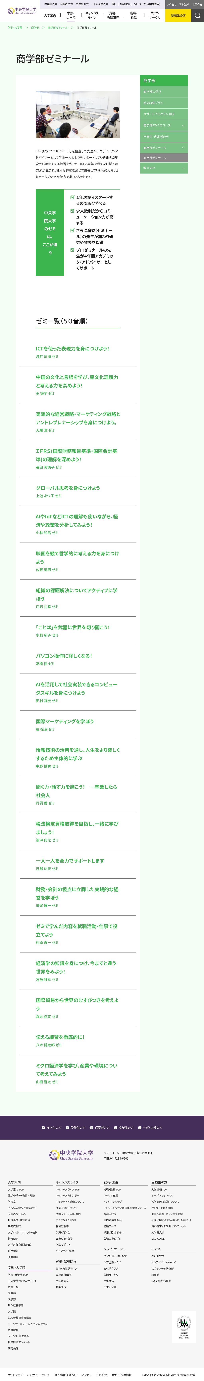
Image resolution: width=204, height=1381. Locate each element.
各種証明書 (62, 1226)
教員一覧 (13, 1287)
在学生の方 (50, 4)
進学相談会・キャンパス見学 (167, 1214)
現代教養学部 (16, 1305)
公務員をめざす (112, 1238)
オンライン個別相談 (162, 1208)
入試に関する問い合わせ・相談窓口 (171, 1220)
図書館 (155, 1275)
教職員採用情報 (122, 1375)
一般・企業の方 (100, 4)
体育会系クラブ (112, 1262)
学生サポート (63, 1244)
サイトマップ (15, 1375)
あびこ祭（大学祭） (66, 1220)
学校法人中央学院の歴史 (22, 1208)
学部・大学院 (15, 27)
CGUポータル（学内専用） (147, 4)
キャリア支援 (111, 1195)
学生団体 (109, 1281)
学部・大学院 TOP (18, 1275)
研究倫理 (13, 1348)
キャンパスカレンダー (67, 1195)
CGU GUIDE (158, 1238)
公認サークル (111, 1275)
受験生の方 (78, 1127)
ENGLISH (125, 4)
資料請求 (184, 4)
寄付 (114, 4)
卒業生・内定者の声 (156, 136)
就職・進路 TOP (112, 1189)
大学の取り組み (17, 1214)
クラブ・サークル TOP (115, 1256)
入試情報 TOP (159, 1189)
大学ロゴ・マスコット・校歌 (22, 1232)
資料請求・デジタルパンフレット (168, 1226)
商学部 (35, 27)
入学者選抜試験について (165, 1201)
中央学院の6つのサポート (22, 1281)
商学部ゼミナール (58, 27)
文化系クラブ (111, 1268)
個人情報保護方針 (66, 1375)
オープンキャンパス (162, 1195)
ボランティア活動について (70, 1201)
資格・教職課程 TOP (67, 1268)
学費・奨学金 (63, 1232)
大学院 (12, 1311)
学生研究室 (62, 1281)
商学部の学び (152, 91)
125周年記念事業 (161, 1281)
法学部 (12, 1299)
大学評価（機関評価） (19, 1244)
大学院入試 (157, 1232)
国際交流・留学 (64, 1238)
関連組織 (13, 1257)
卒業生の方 (82, 4)
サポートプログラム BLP (159, 114)
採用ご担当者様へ (114, 1232)
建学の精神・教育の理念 (21, 1195)
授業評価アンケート (19, 1342)
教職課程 (13, 1330)
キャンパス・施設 (65, 1251)
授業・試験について (66, 1208)
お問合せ (197, 4)
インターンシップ (113, 1201)
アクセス (171, 4)
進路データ (110, 1226)
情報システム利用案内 (68, 1214)
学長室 (12, 1201)
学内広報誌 (14, 1226)
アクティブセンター (161, 1262)
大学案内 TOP (16, 1189)
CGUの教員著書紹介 (19, 1317)
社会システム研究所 (162, 1268)
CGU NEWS (157, 1256)
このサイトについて (38, 1375)
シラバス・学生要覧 (18, 1336)
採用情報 (13, 1251)
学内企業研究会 (113, 1220)
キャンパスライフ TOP (68, 1189)
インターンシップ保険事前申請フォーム (125, 1208)
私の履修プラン (153, 103)
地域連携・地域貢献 (19, 1220)
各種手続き (110, 1214)
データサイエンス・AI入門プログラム (27, 1324)
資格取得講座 (63, 1275)
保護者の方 (66, 4)
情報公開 (13, 1238)
